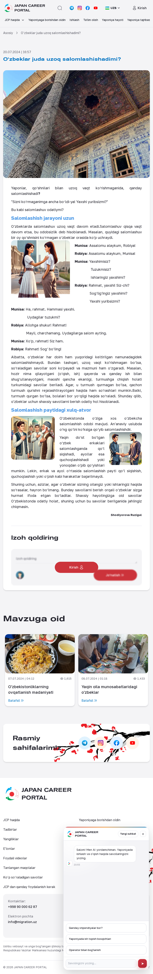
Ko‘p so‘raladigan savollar (23, 877)
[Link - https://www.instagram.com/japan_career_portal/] (79, 8)
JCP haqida (11, 820)
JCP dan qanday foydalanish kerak (29, 887)
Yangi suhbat (128, 833)
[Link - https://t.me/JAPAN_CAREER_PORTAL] (71, 8)
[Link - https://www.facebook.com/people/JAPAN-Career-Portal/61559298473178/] (87, 8)
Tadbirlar (10, 829)
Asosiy (8, 33)
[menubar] (76, 20)
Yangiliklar (11, 839)
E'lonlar (9, 849)
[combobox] (113, 8)
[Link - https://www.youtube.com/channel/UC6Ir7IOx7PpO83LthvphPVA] (95, 8)
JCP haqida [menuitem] (12, 19)
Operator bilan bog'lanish (85, 950)
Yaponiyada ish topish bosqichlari (90, 938)
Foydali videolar (15, 858)
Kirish (142, 8)
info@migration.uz (22, 922)
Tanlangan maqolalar (19, 868)
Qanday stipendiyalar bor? (86, 927)
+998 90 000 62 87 (22, 907)
